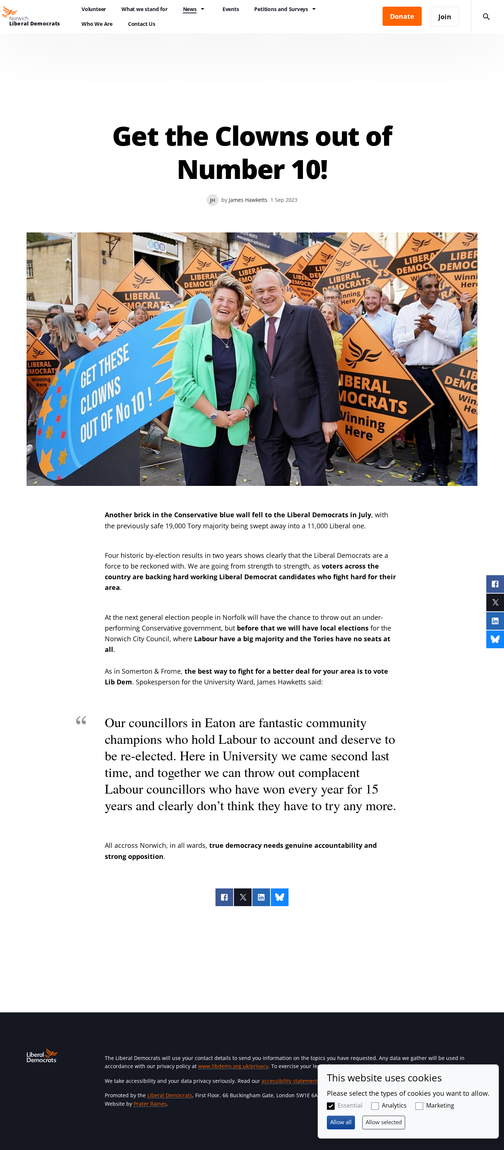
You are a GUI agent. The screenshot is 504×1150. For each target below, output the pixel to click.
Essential (350, 1105)
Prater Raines (150, 1103)
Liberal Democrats (169, 1095)
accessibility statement (290, 1080)
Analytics (394, 1105)
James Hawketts (248, 199)
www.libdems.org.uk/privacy (233, 1066)
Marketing (440, 1105)
